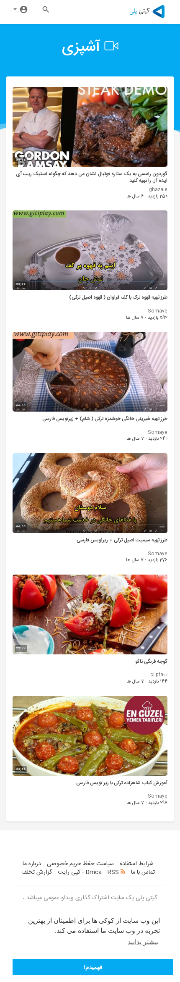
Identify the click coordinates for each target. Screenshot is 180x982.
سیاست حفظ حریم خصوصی (80, 864)
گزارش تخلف (36, 872)
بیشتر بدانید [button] (143, 941)
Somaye (157, 311)
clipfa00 (158, 675)
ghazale (158, 190)
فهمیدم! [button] (93, 967)
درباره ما (32, 864)
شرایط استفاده (137, 864)
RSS (114, 872)
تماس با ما (143, 872)
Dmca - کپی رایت (80, 872)
